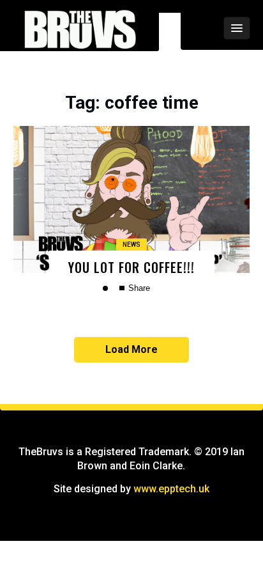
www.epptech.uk (171, 489)
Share (138, 288)
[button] (202, 28)
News (131, 244)
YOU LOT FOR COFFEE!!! (131, 267)
